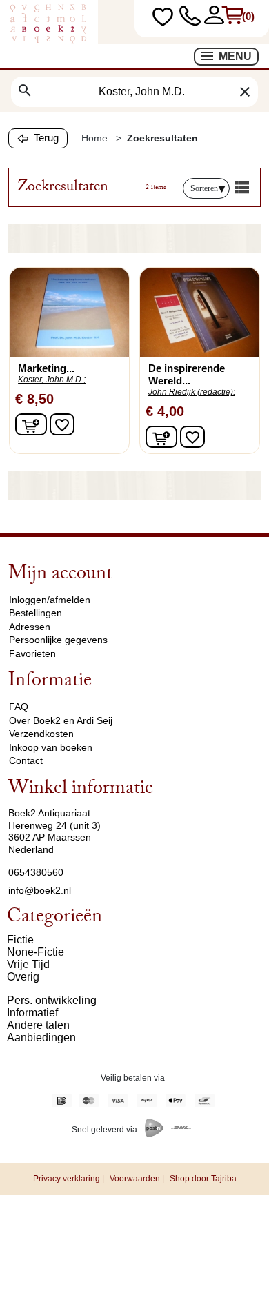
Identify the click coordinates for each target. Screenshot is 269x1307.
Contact (26, 760)
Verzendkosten (41, 733)
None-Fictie (35, 952)
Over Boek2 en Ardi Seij (60, 720)
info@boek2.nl (39, 890)
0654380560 (35, 872)
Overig (23, 977)
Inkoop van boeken (50, 747)
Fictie (20, 939)
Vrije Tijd (28, 964)
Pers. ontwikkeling (52, 1000)
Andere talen (38, 1025)
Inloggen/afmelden (49, 599)
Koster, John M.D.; (52, 379)
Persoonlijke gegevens (58, 639)
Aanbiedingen (41, 1037)
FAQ (18, 706)
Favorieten (32, 653)
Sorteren (204, 188)
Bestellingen (35, 612)
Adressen (29, 626)
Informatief (32, 1013)
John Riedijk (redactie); (191, 392)
